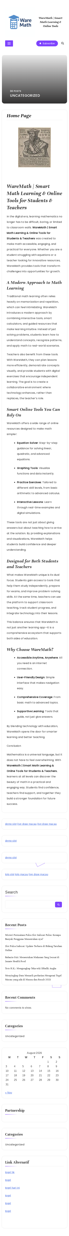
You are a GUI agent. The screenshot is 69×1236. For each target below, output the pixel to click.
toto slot (9, 874)
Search (11, 892)
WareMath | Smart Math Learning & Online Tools (50, 22)
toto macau (21, 874)
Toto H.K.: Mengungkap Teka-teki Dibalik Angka (30, 968)
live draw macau (27, 824)
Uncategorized (14, 1036)
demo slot (11, 824)
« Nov (8, 1092)
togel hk (9, 1172)
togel (8, 1180)
